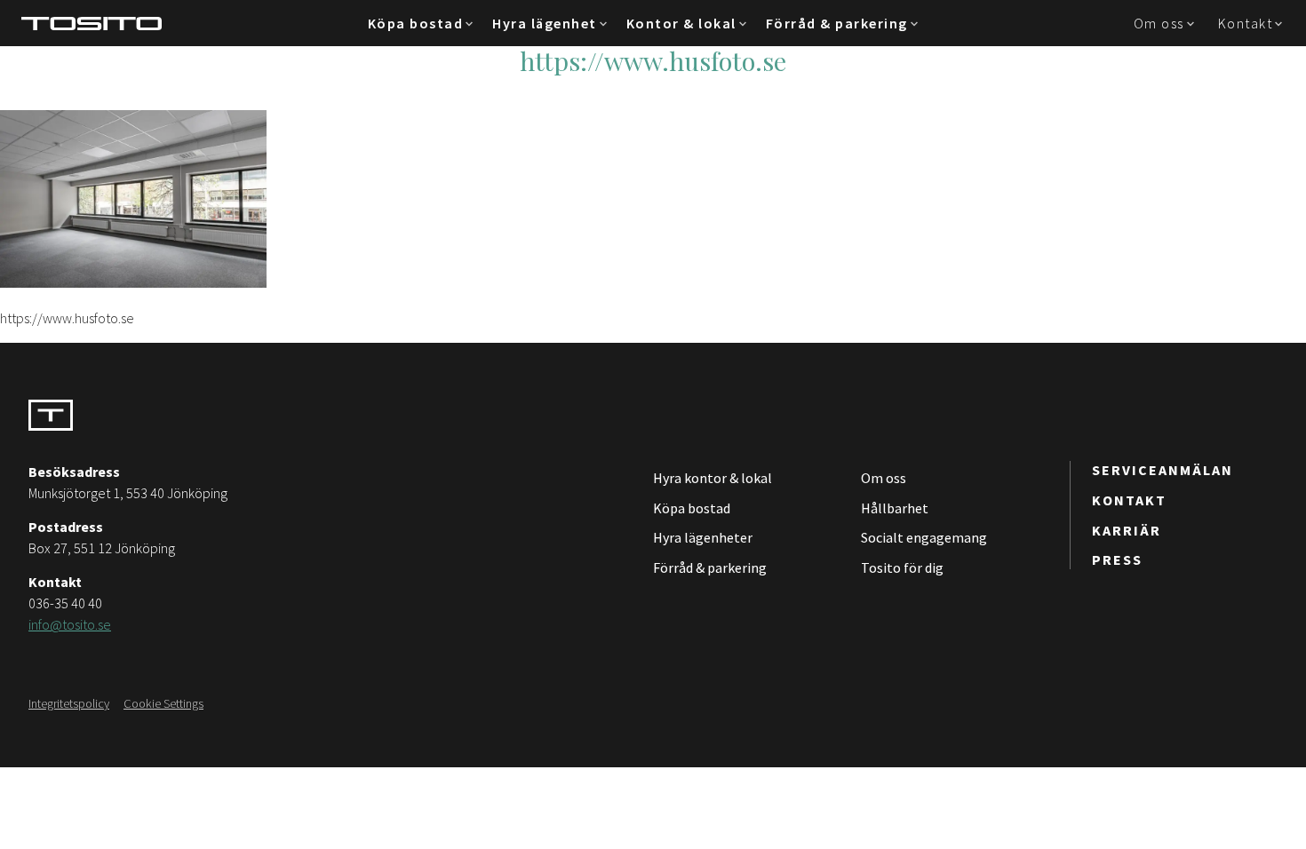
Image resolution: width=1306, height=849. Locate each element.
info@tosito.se (69, 624)
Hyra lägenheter (703, 537)
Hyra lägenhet (544, 23)
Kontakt (1245, 23)
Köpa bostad (416, 23)
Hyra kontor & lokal (712, 478)
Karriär (1126, 530)
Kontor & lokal (681, 23)
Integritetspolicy (68, 703)
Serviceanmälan (1162, 470)
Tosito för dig (902, 567)
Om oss (1159, 23)
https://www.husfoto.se (653, 60)
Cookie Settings (163, 703)
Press (1117, 559)
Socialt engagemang (924, 537)
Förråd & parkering (837, 23)
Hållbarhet (894, 508)
